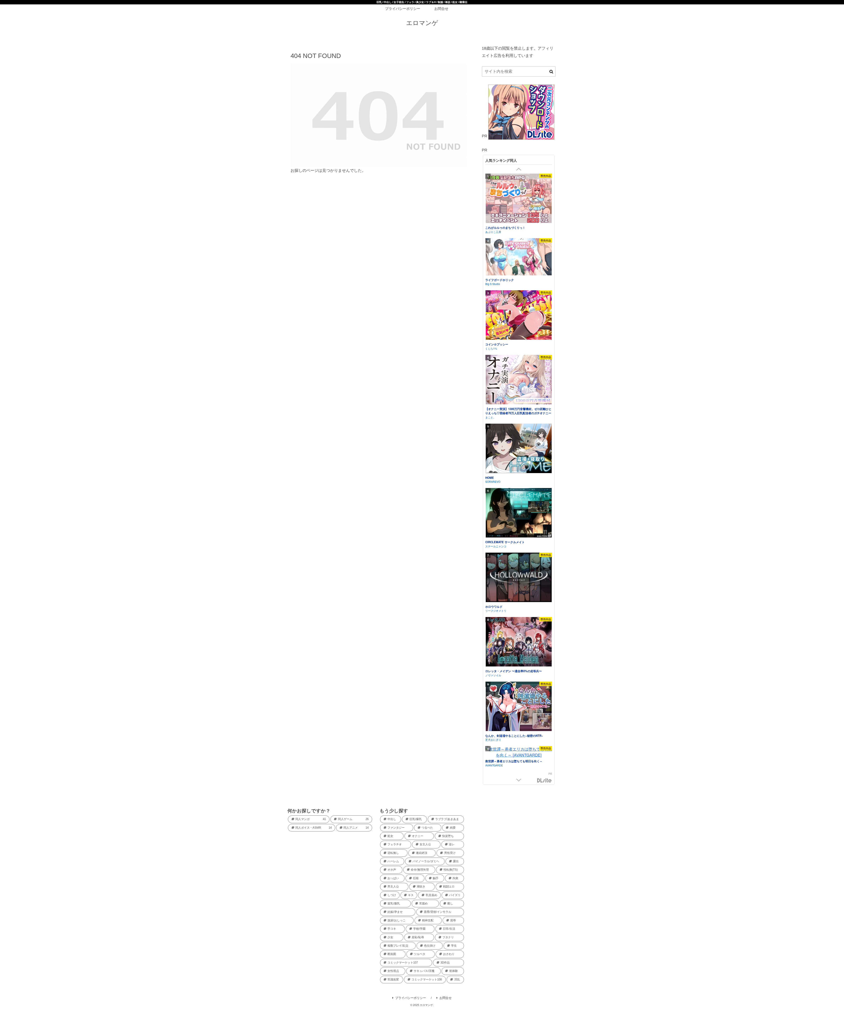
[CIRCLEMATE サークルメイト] (518, 513)
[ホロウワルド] (518, 578)
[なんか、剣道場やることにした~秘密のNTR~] (518, 707)
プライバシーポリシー (410, 998)
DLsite (544, 780)
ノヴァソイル (493, 675)
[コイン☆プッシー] (518, 315)
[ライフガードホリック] (518, 257)
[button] (551, 71)
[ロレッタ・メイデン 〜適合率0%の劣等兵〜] (518, 642)
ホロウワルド (493, 606)
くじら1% (491, 348)
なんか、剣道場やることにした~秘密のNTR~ (514, 735)
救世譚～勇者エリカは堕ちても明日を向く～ (513, 761)
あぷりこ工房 (493, 232)
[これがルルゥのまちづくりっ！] (518, 199)
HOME (489, 478)
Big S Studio (492, 284)
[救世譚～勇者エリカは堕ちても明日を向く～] (518, 752)
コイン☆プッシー (496, 344)
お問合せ (445, 998)
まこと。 (490, 417)
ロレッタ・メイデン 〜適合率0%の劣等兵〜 (513, 671)
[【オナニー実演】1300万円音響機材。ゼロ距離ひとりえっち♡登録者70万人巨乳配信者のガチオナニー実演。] (518, 380)
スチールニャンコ (495, 546)
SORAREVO (492, 481)
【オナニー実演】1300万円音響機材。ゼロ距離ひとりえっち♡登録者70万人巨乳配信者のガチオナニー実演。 (518, 413)
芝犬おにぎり (493, 739)
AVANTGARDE (494, 765)
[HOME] (518, 449)
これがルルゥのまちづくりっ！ (505, 227)
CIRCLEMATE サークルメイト (505, 542)
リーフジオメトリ (495, 610)
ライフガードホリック (499, 280)
